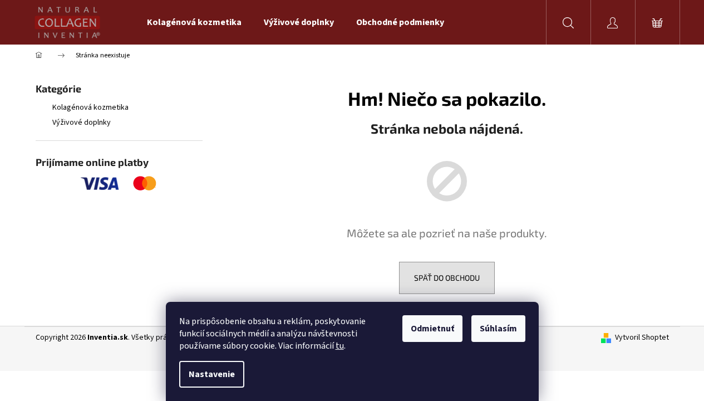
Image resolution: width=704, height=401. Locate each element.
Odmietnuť (432, 328)
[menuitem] (194, 22)
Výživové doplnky (81, 122)
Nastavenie (212, 374)
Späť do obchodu (447, 277)
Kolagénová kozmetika (90, 107)
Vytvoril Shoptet (642, 337)
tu (340, 346)
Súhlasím (498, 328)
